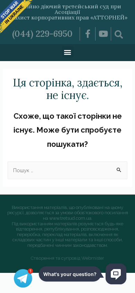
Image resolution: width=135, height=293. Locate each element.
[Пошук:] (67, 170)
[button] (67, 52)
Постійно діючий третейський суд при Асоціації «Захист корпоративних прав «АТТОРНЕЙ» (67, 12)
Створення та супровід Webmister (67, 258)
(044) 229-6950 (42, 33)
